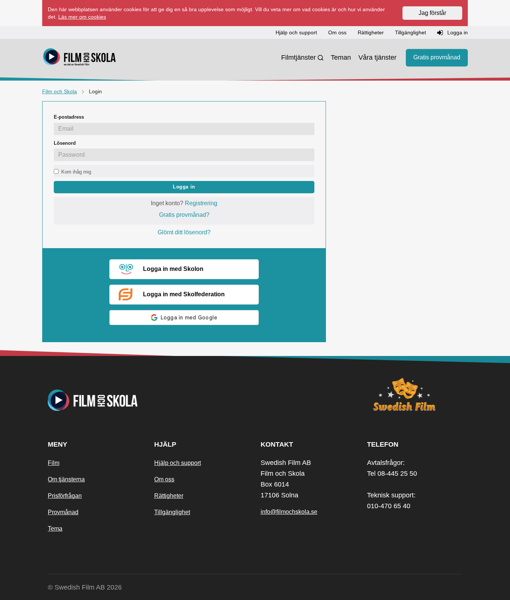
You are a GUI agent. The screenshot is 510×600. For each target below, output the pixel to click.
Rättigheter (168, 496)
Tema (55, 528)
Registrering (201, 203)
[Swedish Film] (414, 394)
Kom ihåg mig (76, 172)
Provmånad (63, 512)
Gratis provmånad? (184, 215)
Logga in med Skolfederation (184, 294)
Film (53, 463)
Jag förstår (432, 13)
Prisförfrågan (65, 496)
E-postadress (69, 117)
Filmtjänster (298, 57)
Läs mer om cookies (82, 17)
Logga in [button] (457, 32)
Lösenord (65, 143)
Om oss (164, 479)
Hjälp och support (177, 463)
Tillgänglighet (172, 512)
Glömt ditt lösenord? (184, 232)
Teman (341, 57)
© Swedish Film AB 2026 (85, 587)
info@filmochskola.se (289, 512)
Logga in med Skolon (173, 269)
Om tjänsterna (66, 479)
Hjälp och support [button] (296, 32)
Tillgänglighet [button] (410, 32)
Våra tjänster (377, 57)
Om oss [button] (337, 32)
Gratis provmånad (436, 57)
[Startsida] (79, 57)
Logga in (184, 187)
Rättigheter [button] (371, 32)
